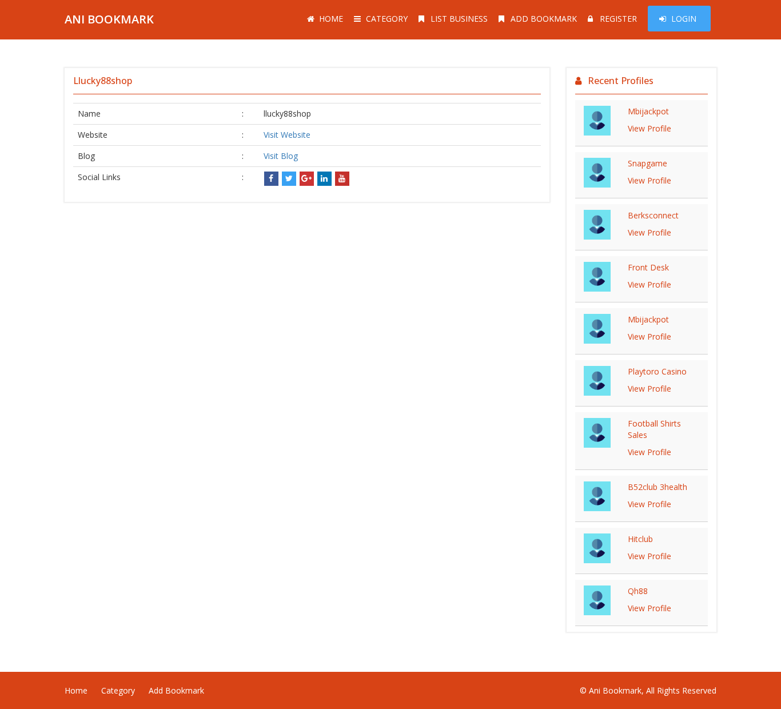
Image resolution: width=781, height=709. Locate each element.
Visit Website (287, 134)
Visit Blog (281, 155)
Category (387, 18)
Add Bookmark (544, 18)
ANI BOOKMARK (109, 19)
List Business (459, 18)
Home (331, 18)
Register (618, 18)
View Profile (649, 128)
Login (683, 18)
